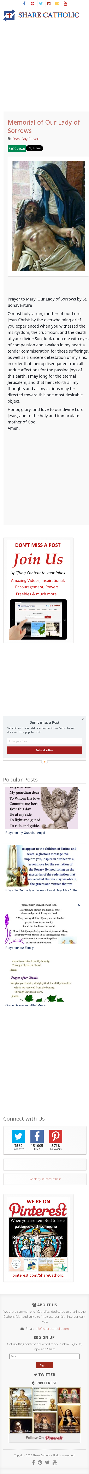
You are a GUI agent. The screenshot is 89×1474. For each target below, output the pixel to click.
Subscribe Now (44, 750)
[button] (44, 722)
